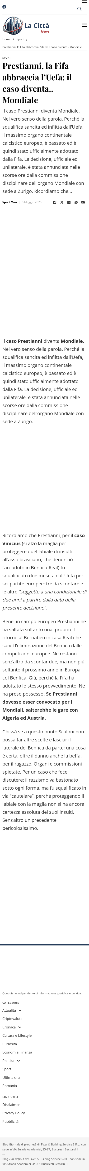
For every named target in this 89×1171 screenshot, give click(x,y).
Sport (20, 39)
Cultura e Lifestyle (17, 1035)
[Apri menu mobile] (84, 2)
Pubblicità (10, 1121)
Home (6, 39)
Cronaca (9, 1027)
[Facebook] (54, 202)
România (9, 1085)
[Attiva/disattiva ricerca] (79, 9)
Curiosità (9, 1043)
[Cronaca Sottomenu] (20, 1027)
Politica (8, 1060)
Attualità (9, 1010)
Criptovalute (12, 1018)
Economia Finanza (17, 1052)
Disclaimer (11, 1104)
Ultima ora (11, 1077)
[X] (61, 202)
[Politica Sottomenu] (18, 1060)
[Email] (83, 202)
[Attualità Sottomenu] (20, 1010)
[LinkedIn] (68, 202)
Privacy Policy (13, 1112)
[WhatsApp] (76, 202)
